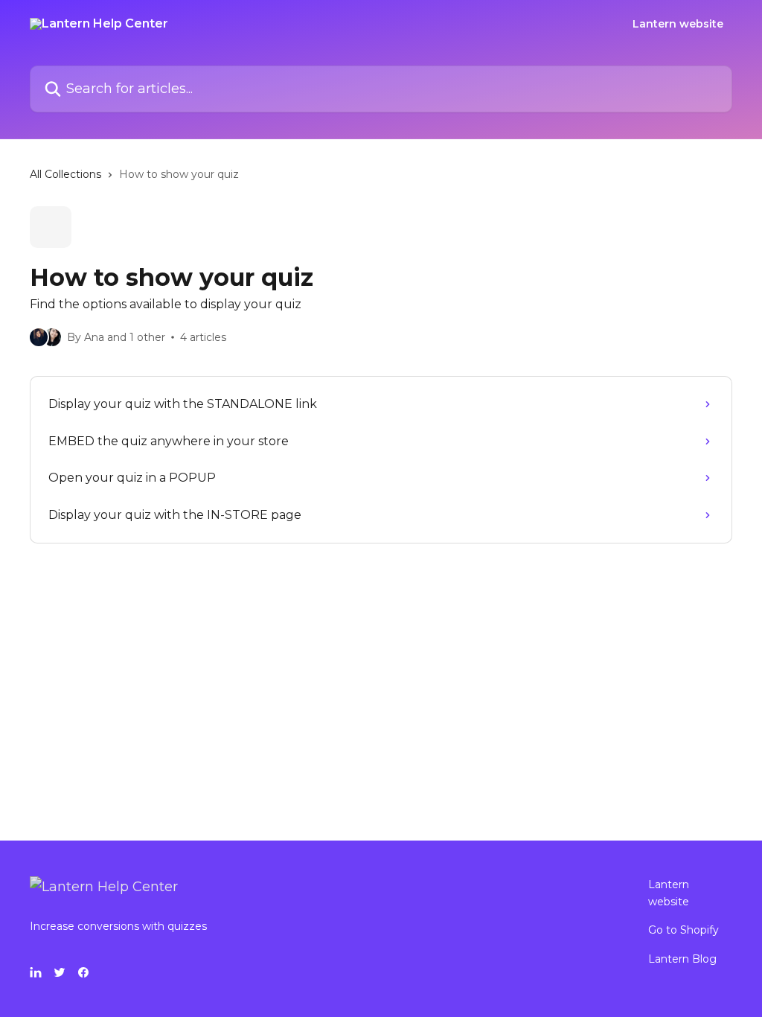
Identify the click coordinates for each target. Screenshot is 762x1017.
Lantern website (678, 24)
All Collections (65, 174)
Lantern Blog (682, 959)
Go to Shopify (683, 930)
